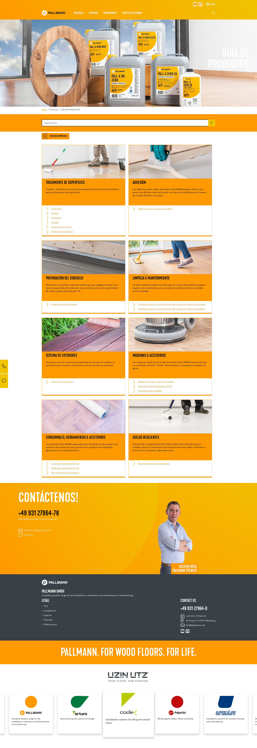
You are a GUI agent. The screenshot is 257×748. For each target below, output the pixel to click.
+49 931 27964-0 (194, 608)
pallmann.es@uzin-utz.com (37, 530)
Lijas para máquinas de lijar (65, 464)
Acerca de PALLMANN (132, 13)
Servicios (93, 13)
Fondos (55, 213)
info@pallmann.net (195, 625)
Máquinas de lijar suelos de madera (156, 382)
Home (44, 110)
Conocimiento (110, 13)
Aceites (55, 223)
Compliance (50, 611)
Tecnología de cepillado (150, 391)
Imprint (48, 615)
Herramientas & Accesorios (65, 473)
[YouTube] (195, 4)
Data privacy (50, 625)
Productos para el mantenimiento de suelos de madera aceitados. (171, 309)
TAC (46, 606)
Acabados (56, 218)
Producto (78, 13)
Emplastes (56, 209)
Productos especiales (62, 232)
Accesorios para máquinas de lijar (155, 386)
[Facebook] (200, 4)
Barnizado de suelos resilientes (154, 464)
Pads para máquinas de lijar (65, 468)
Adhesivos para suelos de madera (155, 209)
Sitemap (48, 620)
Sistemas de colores (61, 227)
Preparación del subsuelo (64, 304)
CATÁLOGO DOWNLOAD (58, 136)
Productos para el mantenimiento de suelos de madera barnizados (172, 304)
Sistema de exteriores (62, 382)
